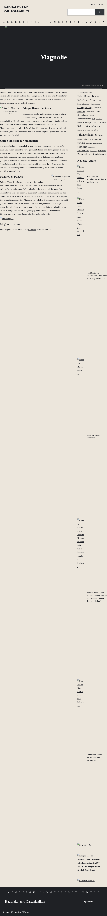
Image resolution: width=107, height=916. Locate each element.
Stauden (81, 142)
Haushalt (92, 115)
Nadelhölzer (89, 130)
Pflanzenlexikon (87, 134)
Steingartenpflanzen (94, 143)
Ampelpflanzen (82, 92)
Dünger (99, 100)
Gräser (97, 111)
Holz (93, 119)
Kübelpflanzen (92, 126)
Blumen (96, 96)
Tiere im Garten (83, 151)
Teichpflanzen (91, 147)
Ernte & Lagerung (83, 104)
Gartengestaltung (85, 107)
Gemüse (81, 111)
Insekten (99, 119)
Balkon (90, 92)
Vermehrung (93, 151)
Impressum (88, 901)
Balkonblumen (84, 96)
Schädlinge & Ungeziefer (93, 139)
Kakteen (79, 122)
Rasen (101, 135)
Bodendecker (83, 100)
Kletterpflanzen (89, 122)
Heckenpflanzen (84, 119)
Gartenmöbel (97, 108)
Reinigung (80, 139)
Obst (96, 130)
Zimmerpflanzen (84, 154)
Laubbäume (80, 130)
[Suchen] (99, 12)
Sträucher (82, 146)
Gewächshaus (90, 111)
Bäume (93, 100)
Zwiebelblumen (99, 154)
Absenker (32, 229)
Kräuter (80, 126)
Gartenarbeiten (95, 104)
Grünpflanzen (82, 115)
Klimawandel (101, 122)
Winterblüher (102, 151)
